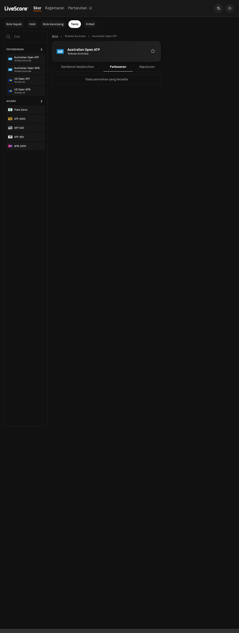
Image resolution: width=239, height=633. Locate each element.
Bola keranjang (53, 24)
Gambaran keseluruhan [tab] (77, 67)
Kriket (90, 24)
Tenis (74, 24)
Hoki (32, 24)
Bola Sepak (14, 24)
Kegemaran (54, 8)
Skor (37, 8)
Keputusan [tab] (147, 67)
